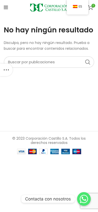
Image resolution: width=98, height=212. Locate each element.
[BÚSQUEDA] (87, 62)
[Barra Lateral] (6, 70)
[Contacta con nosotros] (84, 199)
